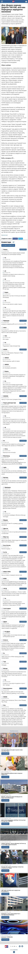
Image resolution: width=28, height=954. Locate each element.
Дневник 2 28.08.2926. (7, 937)
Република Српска (14, 731)
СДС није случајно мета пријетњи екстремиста (10, 891)
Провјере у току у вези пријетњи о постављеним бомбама (10, 914)
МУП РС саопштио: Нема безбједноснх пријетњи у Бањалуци (11, 797)
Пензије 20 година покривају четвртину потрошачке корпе (12, 867)
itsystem (15, 949)
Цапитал (4, 235)
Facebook (15, 238)
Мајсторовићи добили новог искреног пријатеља (11, 774)
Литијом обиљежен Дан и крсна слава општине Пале (12, 750)
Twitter (21, 238)
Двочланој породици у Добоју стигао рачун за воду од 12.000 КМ (13, 820)
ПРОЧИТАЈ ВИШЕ (5, 753)
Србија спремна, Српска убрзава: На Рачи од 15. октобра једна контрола (13, 844)
